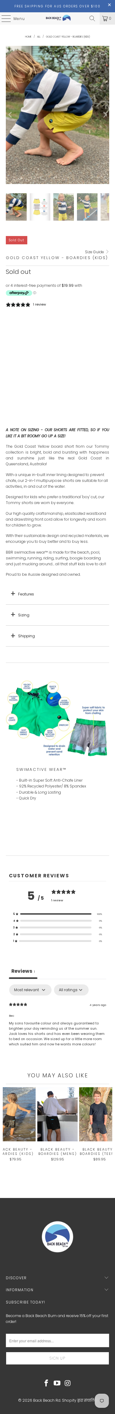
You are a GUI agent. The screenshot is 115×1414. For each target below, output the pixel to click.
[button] (57, 913)
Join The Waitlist (57, 417)
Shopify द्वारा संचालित (79, 1400)
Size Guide (95, 251)
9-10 (62, 326)
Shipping (26, 636)
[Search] (92, 18)
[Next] (104, 115)
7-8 (45, 326)
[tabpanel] (57, 1024)
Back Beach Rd (46, 1400)
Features (26, 594)
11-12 (79, 326)
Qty (9, 343)
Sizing (23, 615)
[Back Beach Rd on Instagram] (67, 1384)
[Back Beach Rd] (57, 18)
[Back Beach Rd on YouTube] (57, 1384)
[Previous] (10, 115)
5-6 (29, 326)
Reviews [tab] (23, 971)
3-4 (13, 326)
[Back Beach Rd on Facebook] (46, 1384)
